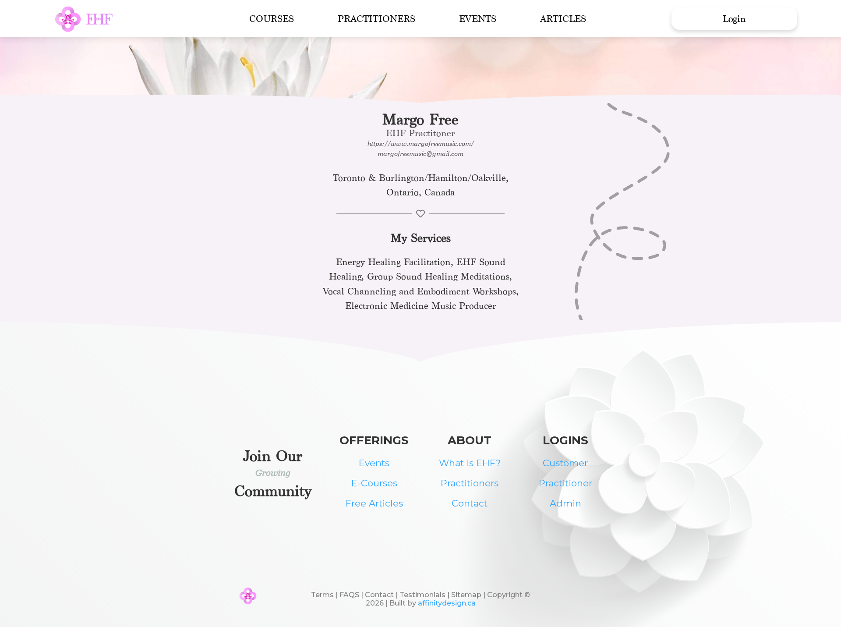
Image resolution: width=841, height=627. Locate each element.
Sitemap (467, 595)
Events (477, 19)
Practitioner (565, 483)
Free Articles (374, 503)
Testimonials (422, 595)
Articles (563, 19)
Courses (271, 19)
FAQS (349, 595)
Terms (322, 595)
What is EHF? (470, 462)
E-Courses (374, 483)
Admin (565, 503)
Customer (565, 462)
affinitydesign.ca (447, 603)
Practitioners (376, 19)
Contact (470, 503)
